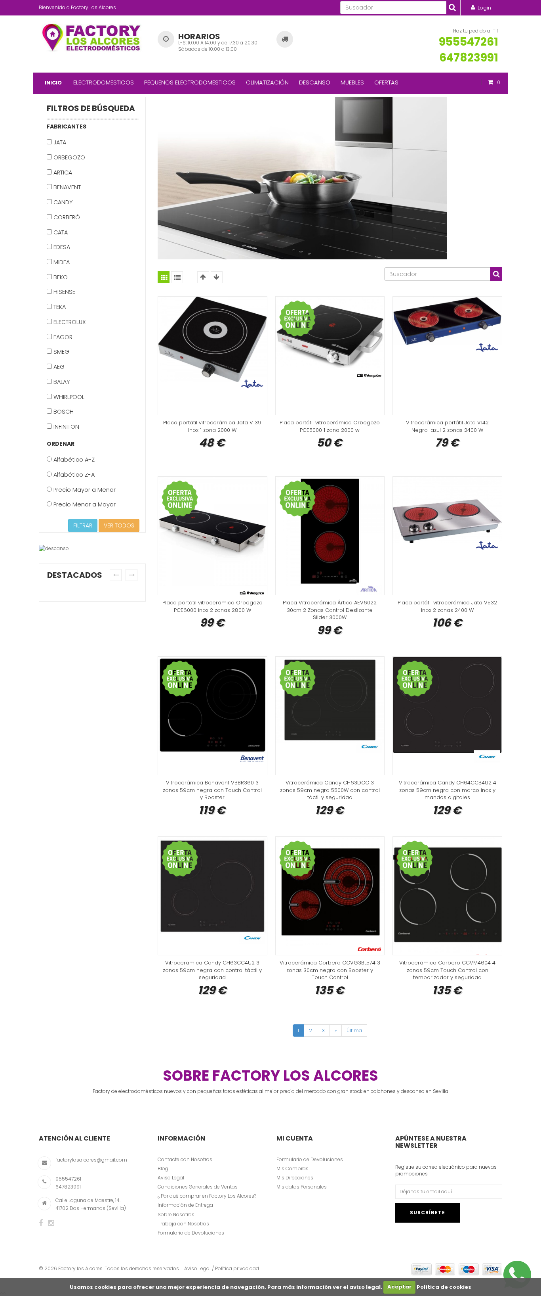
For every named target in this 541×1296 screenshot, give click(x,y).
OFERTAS (386, 82)
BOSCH (63, 412)
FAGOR (62, 337)
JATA (59, 142)
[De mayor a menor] (217, 277)
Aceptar (399, 1286)
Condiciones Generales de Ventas (198, 1186)
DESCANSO (314, 82)
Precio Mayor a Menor (84, 490)
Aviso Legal (171, 1177)
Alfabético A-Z (73, 460)
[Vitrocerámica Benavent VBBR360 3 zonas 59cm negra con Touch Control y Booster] (212, 715)
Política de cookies (444, 1286)
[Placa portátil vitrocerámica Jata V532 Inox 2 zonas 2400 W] (447, 535)
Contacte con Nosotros (185, 1159)
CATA (60, 232)
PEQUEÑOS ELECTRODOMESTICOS (190, 82)
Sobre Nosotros (176, 1214)
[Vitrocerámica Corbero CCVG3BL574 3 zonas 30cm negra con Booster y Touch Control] (330, 895)
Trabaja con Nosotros (183, 1223)
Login (484, 8)
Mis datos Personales (301, 1186)
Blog (163, 1168)
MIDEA (61, 262)
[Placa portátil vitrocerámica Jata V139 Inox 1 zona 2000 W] (212, 355)
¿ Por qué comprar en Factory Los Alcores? (207, 1195)
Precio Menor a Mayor (84, 504)
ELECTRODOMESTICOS (103, 82)
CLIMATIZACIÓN (267, 82)
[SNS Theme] (41, 1223)
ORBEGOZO (68, 157)
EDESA (61, 247)
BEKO (60, 277)
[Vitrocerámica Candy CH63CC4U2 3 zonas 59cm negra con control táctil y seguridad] (212, 895)
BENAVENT (66, 187)
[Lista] (177, 277)
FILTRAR (82, 525)
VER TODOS (119, 525)
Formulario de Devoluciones (191, 1232)
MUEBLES (352, 82)
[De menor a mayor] (203, 277)
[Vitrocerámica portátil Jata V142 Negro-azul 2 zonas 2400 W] (447, 355)
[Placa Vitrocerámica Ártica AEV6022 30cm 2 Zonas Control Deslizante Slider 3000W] (330, 535)
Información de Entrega (185, 1205)
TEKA (59, 307)
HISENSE (63, 292)
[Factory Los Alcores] (92, 36)
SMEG (60, 352)
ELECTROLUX (69, 322)
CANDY (62, 202)
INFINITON (65, 427)
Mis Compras (292, 1168)
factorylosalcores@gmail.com (91, 1159)
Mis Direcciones (294, 1177)
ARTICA (62, 172)
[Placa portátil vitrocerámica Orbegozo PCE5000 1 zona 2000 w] (330, 355)
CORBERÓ (66, 217)
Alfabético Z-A (73, 475)
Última (354, 1030)
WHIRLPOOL (68, 397)
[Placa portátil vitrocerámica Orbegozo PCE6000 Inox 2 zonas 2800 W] (212, 535)
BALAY (61, 382)
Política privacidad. (237, 1268)
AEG (58, 367)
